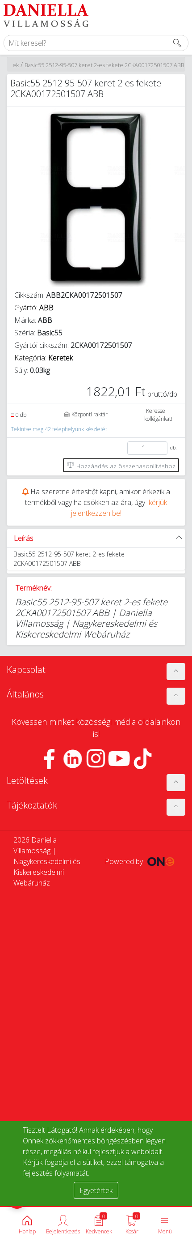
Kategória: (43, 358)
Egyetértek (96, 1190)
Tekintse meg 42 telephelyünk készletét (59, 429)
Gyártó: (34, 307)
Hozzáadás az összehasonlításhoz (125, 466)
